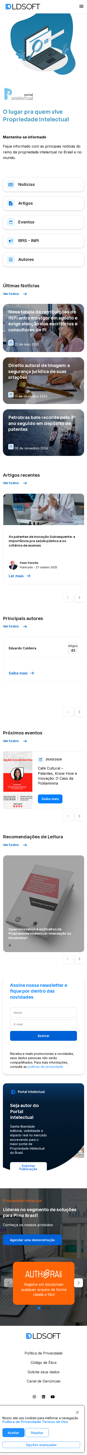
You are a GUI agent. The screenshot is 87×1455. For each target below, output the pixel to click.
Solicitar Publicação (28, 1167)
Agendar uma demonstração (32, 1240)
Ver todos (15, 294)
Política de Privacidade (43, 1353)
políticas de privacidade (45, 1067)
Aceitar (13, 1433)
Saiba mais (22, 673)
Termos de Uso (55, 1422)
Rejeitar (37, 1433)
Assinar (44, 1036)
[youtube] (52, 1398)
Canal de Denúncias (43, 1381)
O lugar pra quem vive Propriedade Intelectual (36, 116)
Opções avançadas (41, 1445)
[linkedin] (43, 1398)
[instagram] (34, 1398)
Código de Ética (43, 1362)
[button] (68, 597)
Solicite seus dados (43, 1372)
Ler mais (20, 576)
